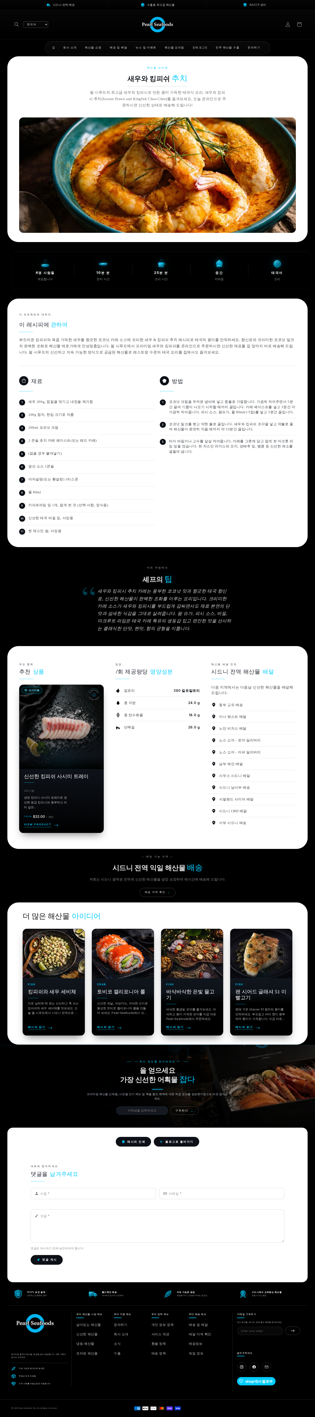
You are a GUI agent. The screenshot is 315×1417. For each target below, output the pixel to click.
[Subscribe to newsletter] (292, 1331)
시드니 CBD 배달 (233, 811)
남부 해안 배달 (231, 764)
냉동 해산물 (85, 1343)
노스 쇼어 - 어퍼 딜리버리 (240, 752)
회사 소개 (121, 1334)
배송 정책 (159, 1353)
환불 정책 (159, 1343)
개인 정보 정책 (163, 1325)
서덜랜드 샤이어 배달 (236, 799)
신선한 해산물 (87, 1334)
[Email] (266, 1367)
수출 (117, 1353)
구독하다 (184, 1110)
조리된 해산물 (87, 1353)
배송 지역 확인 (157, 892)
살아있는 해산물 (88, 1325)
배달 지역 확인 (200, 1334)
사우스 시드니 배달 (234, 776)
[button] (17, 24)
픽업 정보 (196, 1353)
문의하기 (120, 1325)
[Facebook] (254, 1367)
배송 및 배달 (198, 1325)
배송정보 (195, 1343)
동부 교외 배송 (231, 705)
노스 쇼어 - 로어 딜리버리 (240, 740)
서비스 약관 (160, 1334)
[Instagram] (241, 1367)
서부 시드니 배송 (232, 823)
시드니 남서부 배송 (234, 787)
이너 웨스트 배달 (232, 717)
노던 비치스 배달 (232, 728)
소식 (117, 1343)
